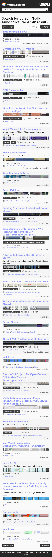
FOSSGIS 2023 (44, 317)
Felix (7, 183)
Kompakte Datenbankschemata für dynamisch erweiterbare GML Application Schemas (25, 486)
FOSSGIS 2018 (44, 458)
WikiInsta (8, 357)
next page (45, 27)
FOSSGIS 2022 (44, 61)
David (21, 367)
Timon (38, 201)
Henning (24, 201)
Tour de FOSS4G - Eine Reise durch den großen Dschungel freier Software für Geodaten (25, 69)
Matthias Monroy (21, 274)
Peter (30, 539)
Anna (24, 332)
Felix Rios (34, 222)
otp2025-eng (18, 347)
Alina (20, 332)
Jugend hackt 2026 (43, 203)
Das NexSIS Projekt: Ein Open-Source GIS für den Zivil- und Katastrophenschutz (24, 377)
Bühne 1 (13, 198)
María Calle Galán (21, 222)
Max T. (14, 539)
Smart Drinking (11, 190)
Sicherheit (7, 289)
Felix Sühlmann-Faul (12, 248)
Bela (12, 201)
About (26, 553)
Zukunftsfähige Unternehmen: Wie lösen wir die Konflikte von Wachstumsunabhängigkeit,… (23, 232)
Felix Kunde (9, 83)
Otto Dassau (21, 414)
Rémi (33, 522)
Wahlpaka (9, 529)
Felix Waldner (32, 145)
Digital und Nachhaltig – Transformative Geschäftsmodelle (23, 242)
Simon (23, 539)
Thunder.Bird (21, 166)
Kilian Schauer (37, 436)
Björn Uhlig (9, 315)
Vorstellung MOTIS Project (18, 49)
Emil (16, 332)
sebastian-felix (23, 292)
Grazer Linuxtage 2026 (41, 296)
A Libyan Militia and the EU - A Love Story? (23, 257)
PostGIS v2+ (9, 463)
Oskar (30, 201)
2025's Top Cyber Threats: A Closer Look (25, 281)
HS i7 (15, 289)
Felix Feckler (10, 414)
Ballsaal (11, 219)
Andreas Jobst (10, 391)
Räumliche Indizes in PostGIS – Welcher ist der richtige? (26, 110)
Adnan (8, 201)
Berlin (6, 198)
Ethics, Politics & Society (12, 271)
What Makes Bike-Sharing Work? (22, 129)
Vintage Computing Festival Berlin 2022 (36, 168)
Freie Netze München (15, 421)
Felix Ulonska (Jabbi (12, 41)
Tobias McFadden (12, 436)
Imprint (38, 553)
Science (6, 142)
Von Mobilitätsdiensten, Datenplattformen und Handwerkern (24, 445)
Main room (7, 347)
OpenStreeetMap (15, 80)
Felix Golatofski (23, 436)
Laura (16, 183)
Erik (16, 201)
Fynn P (26, 522)
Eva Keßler (9, 350)
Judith (12, 183)
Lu (22, 183)
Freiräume (7, 433)
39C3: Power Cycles (42, 148)
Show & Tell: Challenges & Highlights (24, 339)
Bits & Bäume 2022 (43, 250)
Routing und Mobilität (11, 56)
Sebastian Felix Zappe (24, 315)
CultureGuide (11, 512)
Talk (5, 219)
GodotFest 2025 (44, 224)
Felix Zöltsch (10, 166)
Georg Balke (20, 145)
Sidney (8, 332)
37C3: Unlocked (44, 276)
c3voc (26, 555)
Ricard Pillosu (10, 222)
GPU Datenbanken (13, 90)
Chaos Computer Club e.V (12, 553)
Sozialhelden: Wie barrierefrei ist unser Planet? (25, 303)
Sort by (34, 27)
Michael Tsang (40, 350)
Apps (31, 553)
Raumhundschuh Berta (16, 173)
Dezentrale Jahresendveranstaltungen (36, 44)
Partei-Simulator (12, 322)
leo (16, 292)
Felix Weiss (34, 274)
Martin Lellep (10, 145)
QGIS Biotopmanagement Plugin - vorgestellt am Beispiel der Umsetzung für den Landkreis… (25, 401)
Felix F (21, 522)
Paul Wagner (10, 274)
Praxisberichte (8, 388)
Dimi (7, 367)
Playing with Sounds (14, 152)
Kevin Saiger (10, 292)
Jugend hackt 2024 (43, 369)
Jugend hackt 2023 (43, 185)
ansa (29, 292)
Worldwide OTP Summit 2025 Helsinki (36, 352)
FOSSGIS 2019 (44, 85)
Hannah (25, 248)
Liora (11, 367)
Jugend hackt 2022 (43, 541)
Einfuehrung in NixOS (15, 31)
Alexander (32, 332)
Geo (22, 56)
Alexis (8, 522)
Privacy (45, 553)
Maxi (36, 367)
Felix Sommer (23, 391)
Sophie (16, 367)
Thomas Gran (27, 350)
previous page (8, 27)
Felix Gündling (10, 59)
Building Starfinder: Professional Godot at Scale (25, 210)
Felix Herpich (18, 350)
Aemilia (8, 539)
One (13, 142)
